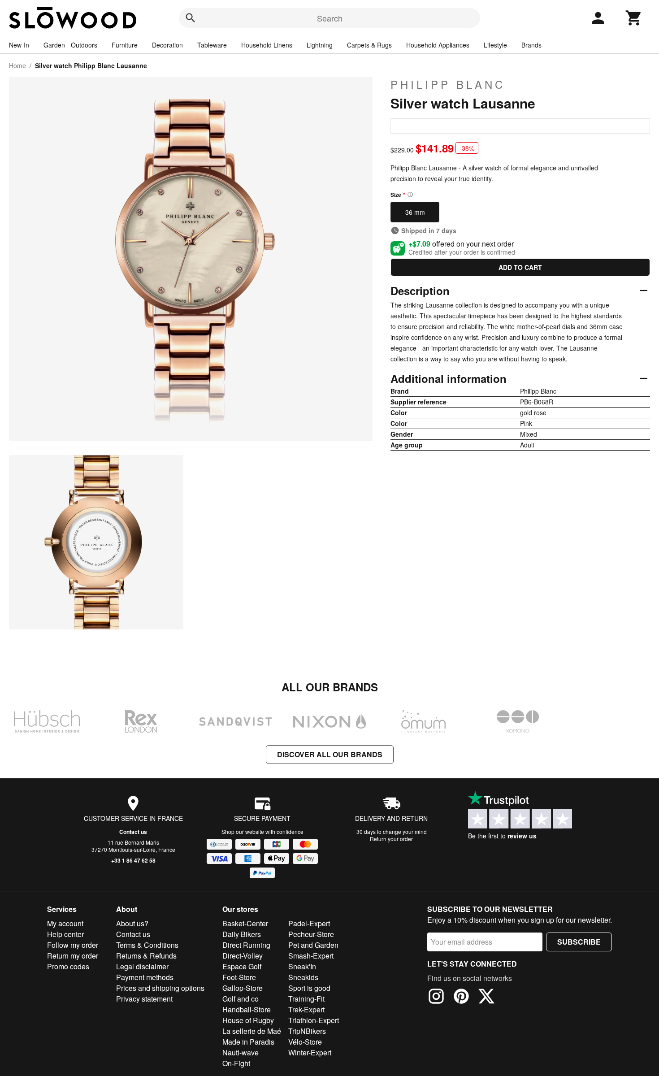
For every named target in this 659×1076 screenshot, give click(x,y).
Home (17, 65)
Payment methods (144, 977)
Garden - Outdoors (70, 44)
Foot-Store (239, 977)
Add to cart (520, 267)
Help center (65, 934)
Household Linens (266, 44)
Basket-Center (245, 923)
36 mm (415, 212)
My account (65, 923)
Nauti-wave (240, 1052)
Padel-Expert (309, 923)
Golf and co (240, 999)
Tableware (212, 44)
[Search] (190, 18)
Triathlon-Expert (313, 1020)
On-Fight (236, 1063)
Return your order (391, 838)
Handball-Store (246, 1009)
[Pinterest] (461, 997)
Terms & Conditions (147, 945)
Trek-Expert (306, 1009)
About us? (132, 923)
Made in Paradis (248, 1042)
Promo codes (68, 966)
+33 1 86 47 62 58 (133, 860)
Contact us (133, 831)
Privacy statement (144, 999)
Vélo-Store (305, 1042)
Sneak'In (302, 966)
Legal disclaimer (142, 966)
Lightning (320, 44)
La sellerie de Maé (251, 1031)
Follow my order (72, 945)
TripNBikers (307, 1031)
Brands (531, 44)
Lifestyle (495, 44)
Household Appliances (437, 44)
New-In (19, 44)
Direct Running (246, 945)
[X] (486, 997)
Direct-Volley (242, 955)
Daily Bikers (241, 934)
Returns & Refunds (146, 955)
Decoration (167, 44)
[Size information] (410, 194)
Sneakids (303, 977)
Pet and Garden (313, 945)
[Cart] (634, 18)
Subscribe (579, 942)
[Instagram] (436, 997)
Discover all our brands (329, 754)
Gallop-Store (242, 988)
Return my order (72, 955)
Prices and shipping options (160, 988)
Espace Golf (241, 966)
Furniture (125, 44)
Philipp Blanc (447, 84)
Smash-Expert (311, 955)
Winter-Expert (309, 1052)
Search (330, 18)
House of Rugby (248, 1020)
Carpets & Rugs (369, 44)
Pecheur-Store (311, 934)
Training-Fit (306, 999)
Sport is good (309, 988)
